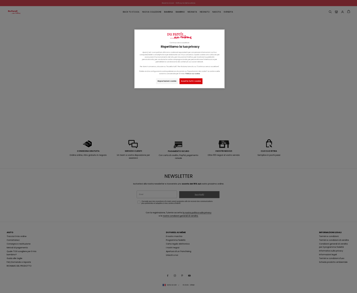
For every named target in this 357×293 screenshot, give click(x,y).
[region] (179, 58)
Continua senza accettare (179, 43)
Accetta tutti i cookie (191, 81)
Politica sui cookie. (192, 73)
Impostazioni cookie (167, 81)
